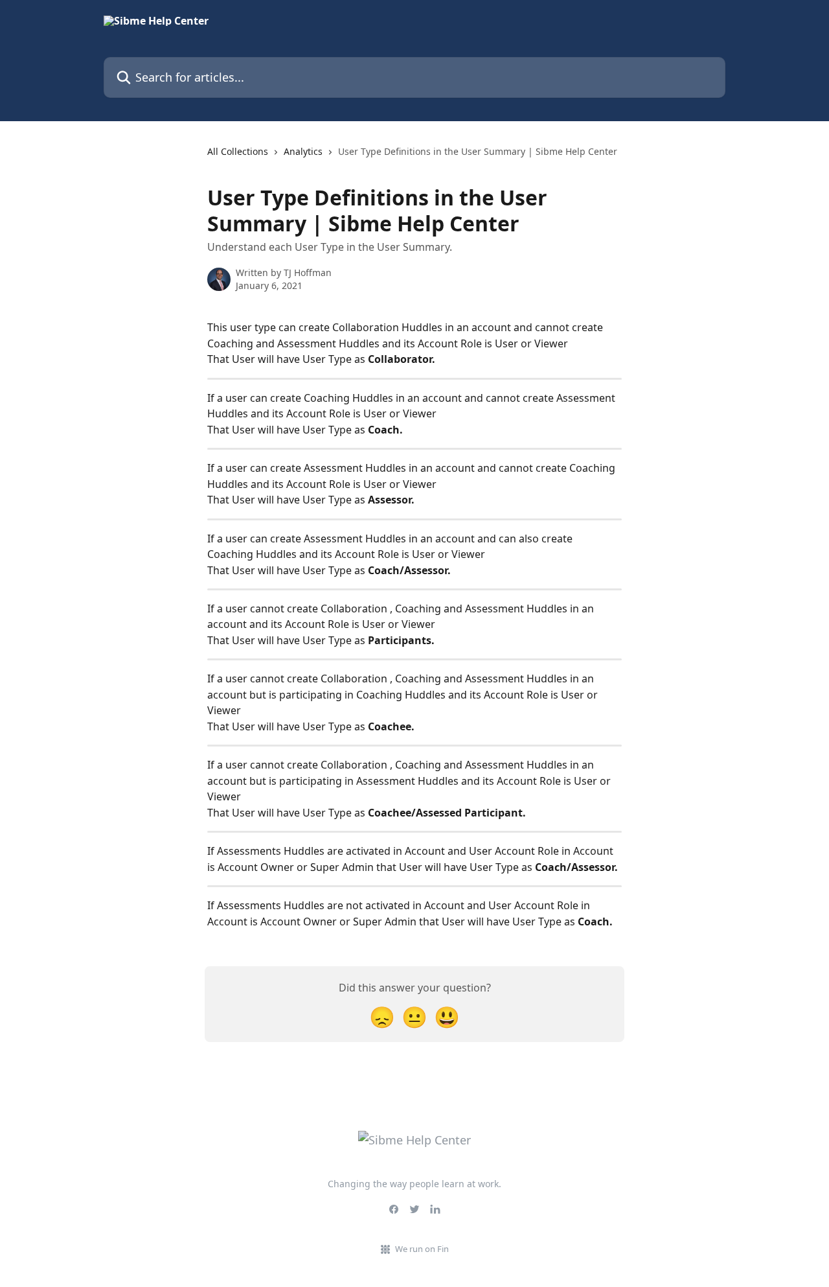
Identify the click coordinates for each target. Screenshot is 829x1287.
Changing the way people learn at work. (414, 1183)
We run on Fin (422, 1249)
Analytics (303, 151)
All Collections (237, 151)
